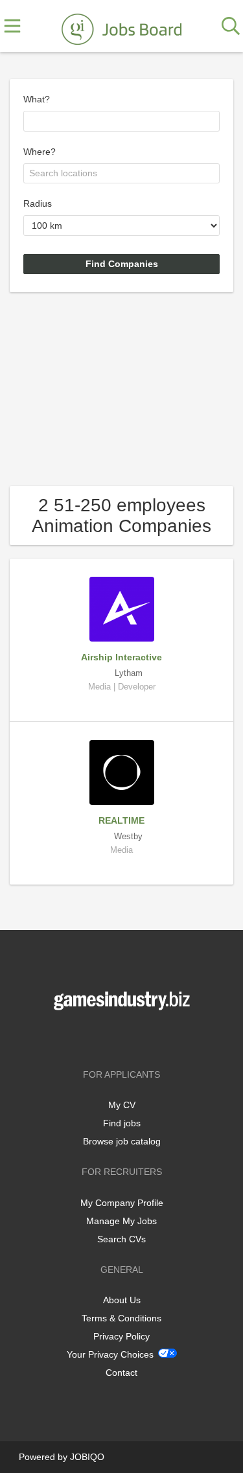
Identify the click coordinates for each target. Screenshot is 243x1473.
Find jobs (122, 1123)
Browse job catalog (122, 1141)
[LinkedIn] (143, 1037)
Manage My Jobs (121, 1221)
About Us (122, 1300)
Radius (37, 203)
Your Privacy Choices (110, 1354)
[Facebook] (102, 1037)
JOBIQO (87, 1457)
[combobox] (121, 121)
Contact (121, 1372)
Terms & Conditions (121, 1318)
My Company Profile (121, 1203)
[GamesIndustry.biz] (121, 26)
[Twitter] (124, 1037)
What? (36, 99)
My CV (121, 1105)
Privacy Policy (121, 1336)
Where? (39, 151)
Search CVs (121, 1239)
